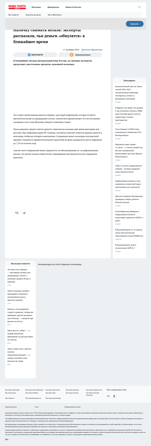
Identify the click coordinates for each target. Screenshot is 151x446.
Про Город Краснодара (53, 398)
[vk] (17, 213)
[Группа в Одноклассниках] (80, 54)
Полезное (36, 7)
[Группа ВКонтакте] (35, 54)
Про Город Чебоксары (12, 390)
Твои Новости (9, 398)
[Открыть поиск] (139, 7)
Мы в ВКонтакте (55, 15)
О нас (36, 407)
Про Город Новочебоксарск (34, 390)
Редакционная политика (72, 407)
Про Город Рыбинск (31, 393)
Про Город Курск (10, 393)
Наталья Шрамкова (92, 49)
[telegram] (25, 213)
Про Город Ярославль (53, 390)
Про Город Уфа (50, 393)
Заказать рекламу (33, 15)
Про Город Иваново (72, 390)
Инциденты (53, 7)
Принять (135, 24)
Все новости (13, 15)
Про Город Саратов (72, 393)
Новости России (73, 7)
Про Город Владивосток (33, 398)
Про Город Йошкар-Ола (94, 390)
